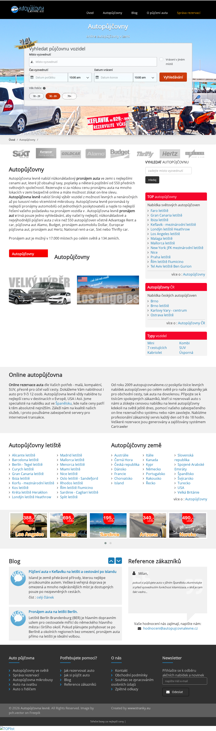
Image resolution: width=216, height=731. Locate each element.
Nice (154, 252)
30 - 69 (53, 96)
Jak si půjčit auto (77, 675)
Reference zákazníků (80, 684)
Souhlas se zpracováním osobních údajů (132, 682)
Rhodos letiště (71, 483)
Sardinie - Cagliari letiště (79, 492)
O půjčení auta (157, 13)
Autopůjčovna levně (35, 708)
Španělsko (186, 473)
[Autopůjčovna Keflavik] (40, 290)
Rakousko (153, 478)
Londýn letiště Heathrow (170, 229)
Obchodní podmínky (131, 675)
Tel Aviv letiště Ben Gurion (171, 266)
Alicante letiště (23, 455)
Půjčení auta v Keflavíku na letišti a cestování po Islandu (72, 571)
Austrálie (121, 455)
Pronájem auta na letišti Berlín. (53, 611)
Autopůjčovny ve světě (31, 670)
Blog (134, 13)
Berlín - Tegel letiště (27, 464)
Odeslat (177, 692)
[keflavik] (108, 122)
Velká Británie (188, 492)
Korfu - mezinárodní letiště (33, 483)
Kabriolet (154, 352)
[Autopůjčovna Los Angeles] (108, 290)
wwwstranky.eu (139, 708)
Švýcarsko (185, 478)
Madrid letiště (71, 455)
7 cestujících (157, 347)
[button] (105, 543)
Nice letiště (69, 473)
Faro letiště (159, 210)
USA (181, 487)
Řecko (150, 483)
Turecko (184, 483)
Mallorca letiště (163, 243)
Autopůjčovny (112, 13)
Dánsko (120, 469)
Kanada (152, 460)
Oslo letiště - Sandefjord (79, 478)
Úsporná (186, 352)
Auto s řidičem (24, 689)
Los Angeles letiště (165, 234)
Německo (153, 469)
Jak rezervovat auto (79, 670)
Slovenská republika (183, 457)
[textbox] (93, 61)
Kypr (149, 464)
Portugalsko (155, 473)
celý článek (45, 597)
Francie (120, 473)
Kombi (184, 343)
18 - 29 (36, 96)
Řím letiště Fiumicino (167, 261)
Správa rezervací (188, 13)
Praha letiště (161, 257)
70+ (69, 96)
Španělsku (63, 403)
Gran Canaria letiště (166, 215)
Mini (150, 343)
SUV (182, 347)
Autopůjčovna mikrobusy (33, 679)
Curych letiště (23, 469)
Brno (154, 301)
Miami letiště (70, 469)
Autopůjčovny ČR (191, 323)
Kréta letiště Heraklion (29, 492)
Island (119, 483)
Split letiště (69, 497)
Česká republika (126, 464)
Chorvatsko (123, 478)
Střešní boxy (97, 721)
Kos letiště (20, 487)
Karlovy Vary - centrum (169, 310)
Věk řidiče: (35, 88)
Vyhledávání (173, 77)
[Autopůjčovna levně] (32, 9)
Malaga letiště (162, 238)
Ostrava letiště (162, 315)
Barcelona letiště (25, 460)
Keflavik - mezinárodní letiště (173, 224)
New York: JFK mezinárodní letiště (177, 247)
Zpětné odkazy (126, 689)
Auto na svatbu (25, 684)
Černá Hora (123, 460)
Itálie (150, 455)
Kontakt (121, 670)
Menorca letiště (72, 464)
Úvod (90, 13)
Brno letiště (160, 305)
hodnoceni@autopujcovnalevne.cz (170, 628)
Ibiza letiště (159, 220)
